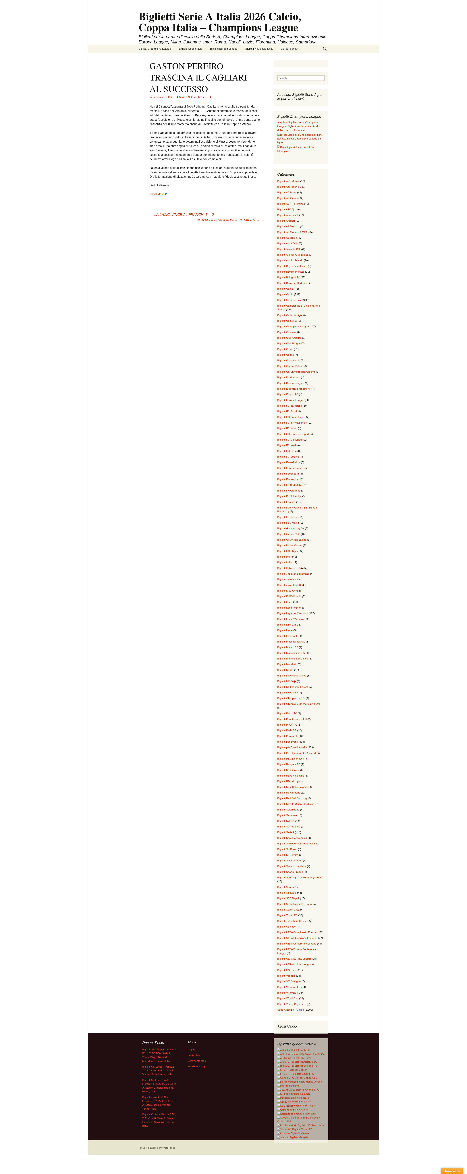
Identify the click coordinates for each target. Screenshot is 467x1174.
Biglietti (300, 1049)
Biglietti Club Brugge (289, 343)
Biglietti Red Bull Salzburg (292, 798)
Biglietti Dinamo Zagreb (290, 383)
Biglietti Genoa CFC (288, 534)
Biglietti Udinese (286, 926)
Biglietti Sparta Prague (290, 871)
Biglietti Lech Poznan (289, 607)
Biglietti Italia (284, 562)
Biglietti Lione (285, 630)
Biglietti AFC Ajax (287, 209)
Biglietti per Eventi (287, 741)
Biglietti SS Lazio (286, 892)
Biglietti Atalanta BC (288, 249)
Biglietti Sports (285, 887)
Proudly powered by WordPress (157, 1147)
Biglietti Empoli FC (287, 394)
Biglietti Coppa (285, 354)
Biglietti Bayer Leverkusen (292, 266)
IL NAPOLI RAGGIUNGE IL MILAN (229, 220)
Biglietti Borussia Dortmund (292, 283)
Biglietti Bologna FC (288, 277)
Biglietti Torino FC (287, 915)
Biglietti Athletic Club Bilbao (292, 254)
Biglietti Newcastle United (291, 675)
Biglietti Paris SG (286, 730)
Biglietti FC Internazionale (292, 422)
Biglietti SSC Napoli (288, 898)
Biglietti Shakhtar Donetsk (292, 837)
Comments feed (197, 1060)
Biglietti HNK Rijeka (288, 551)
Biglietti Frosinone (287, 517)
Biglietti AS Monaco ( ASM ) (293, 232)
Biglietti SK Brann (287, 849)
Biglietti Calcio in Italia (289, 300)
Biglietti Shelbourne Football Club (296, 843)
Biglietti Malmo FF (287, 647)
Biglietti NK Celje (286, 681)
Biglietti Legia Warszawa (291, 618)
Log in (191, 1049)
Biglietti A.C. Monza (288, 181)
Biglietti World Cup (287, 998)
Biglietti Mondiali (286, 664)
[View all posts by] (210, 96)
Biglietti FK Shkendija (289, 496)
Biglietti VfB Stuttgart (289, 981)
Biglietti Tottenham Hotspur (292, 920)
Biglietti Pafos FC (287, 713)
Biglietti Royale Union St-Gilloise (295, 803)
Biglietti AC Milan (286, 192)
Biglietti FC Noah (287, 445)
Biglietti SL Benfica (287, 854)
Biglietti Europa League (223, 48)
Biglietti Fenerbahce (288, 462)
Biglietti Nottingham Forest (292, 686)
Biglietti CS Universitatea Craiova (296, 371)
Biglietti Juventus (287, 579)
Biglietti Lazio (284, 602)
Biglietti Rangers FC (288, 764)
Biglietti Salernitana (288, 809)
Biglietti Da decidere (288, 377)
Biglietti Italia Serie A (288, 568)
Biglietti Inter (284, 556)
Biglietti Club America (289, 337)
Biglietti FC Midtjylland (290, 439)
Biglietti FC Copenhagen (291, 417)
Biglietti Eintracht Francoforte (294, 388)
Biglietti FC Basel (287, 411)
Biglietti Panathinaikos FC (292, 719)
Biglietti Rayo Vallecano (290, 775)
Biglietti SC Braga (287, 820)
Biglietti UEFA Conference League (296, 943)
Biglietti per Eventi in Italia (292, 747)
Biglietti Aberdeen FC (289, 186)
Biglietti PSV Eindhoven (290, 758)
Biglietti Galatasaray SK (290, 528)
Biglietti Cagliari (286, 288)
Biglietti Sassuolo (287, 815)
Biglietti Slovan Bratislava (291, 866)
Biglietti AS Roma (287, 237)
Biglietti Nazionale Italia (259, 48)
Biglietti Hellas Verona (289, 545)
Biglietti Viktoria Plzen (289, 987)
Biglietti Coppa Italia (190, 48)
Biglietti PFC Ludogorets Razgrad (296, 753)
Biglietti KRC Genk (287, 590)
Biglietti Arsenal (286, 220)
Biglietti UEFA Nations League (294, 964)
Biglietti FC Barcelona (289, 405)
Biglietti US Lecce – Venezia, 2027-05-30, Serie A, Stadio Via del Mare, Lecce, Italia (158, 1070)
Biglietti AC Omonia (288, 198)
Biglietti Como (285, 349)
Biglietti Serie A (289, 48)
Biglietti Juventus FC (289, 585)
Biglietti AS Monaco (288, 226)
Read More (157, 194)
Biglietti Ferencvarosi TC (291, 467)
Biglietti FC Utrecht (288, 456)
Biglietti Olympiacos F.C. (291, 698)
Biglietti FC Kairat (287, 428)
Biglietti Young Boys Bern (291, 1004)
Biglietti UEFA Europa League (294, 958)
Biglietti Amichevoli (287, 215)
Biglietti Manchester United (292, 658)
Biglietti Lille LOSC (287, 624)
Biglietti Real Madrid (288, 792)
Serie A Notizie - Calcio (192, 96)
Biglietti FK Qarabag (288, 490)
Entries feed (194, 1055)
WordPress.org (196, 1066)
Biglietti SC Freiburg (288, 826)
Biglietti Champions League (155, 48)
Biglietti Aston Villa (287, 243)
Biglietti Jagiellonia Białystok (293, 573)
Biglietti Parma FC (287, 736)
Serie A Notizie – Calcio (290, 1009)
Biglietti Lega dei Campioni (292, 613)
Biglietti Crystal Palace (290, 366)
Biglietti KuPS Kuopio (289, 596)
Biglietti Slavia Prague (289, 860)
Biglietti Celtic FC (287, 320)
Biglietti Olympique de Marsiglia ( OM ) (299, 703)
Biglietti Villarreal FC (288, 992)
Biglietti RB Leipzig (288, 781)
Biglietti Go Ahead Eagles (291, 539)
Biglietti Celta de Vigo (289, 315)
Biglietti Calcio (285, 294)
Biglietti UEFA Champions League (296, 937)
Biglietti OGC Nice (287, 692)
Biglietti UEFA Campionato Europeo (297, 932)
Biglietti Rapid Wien (288, 769)
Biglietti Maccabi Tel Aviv (291, 641)
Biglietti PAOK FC (287, 724)
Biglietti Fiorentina (287, 479)
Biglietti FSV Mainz (288, 522)
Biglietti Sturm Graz (288, 909)
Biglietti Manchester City (291, 652)
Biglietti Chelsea (286, 332)
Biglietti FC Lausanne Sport (293, 434)
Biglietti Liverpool (287, 635)
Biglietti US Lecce (287, 970)
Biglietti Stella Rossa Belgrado (294, 904)
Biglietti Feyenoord (288, 473)
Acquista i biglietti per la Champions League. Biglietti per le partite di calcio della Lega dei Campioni (299, 126)
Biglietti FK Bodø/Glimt (290, 484)
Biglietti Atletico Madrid (290, 260)
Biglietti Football (286, 501)
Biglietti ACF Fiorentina (290, 203)
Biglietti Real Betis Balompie (293, 786)
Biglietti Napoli (285, 669)
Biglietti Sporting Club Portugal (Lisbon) (300, 877)
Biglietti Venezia (286, 975)
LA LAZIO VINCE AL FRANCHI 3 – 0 (182, 215)
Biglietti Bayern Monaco (290, 271)
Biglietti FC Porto (287, 451)
